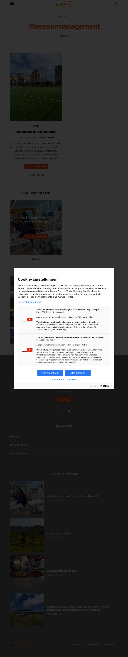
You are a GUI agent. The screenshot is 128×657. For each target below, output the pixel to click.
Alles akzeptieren (50, 373)
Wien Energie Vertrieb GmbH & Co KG (45, 285)
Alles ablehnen (77, 373)
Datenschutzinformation (30, 302)
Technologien (87, 285)
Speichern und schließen (64, 379)
